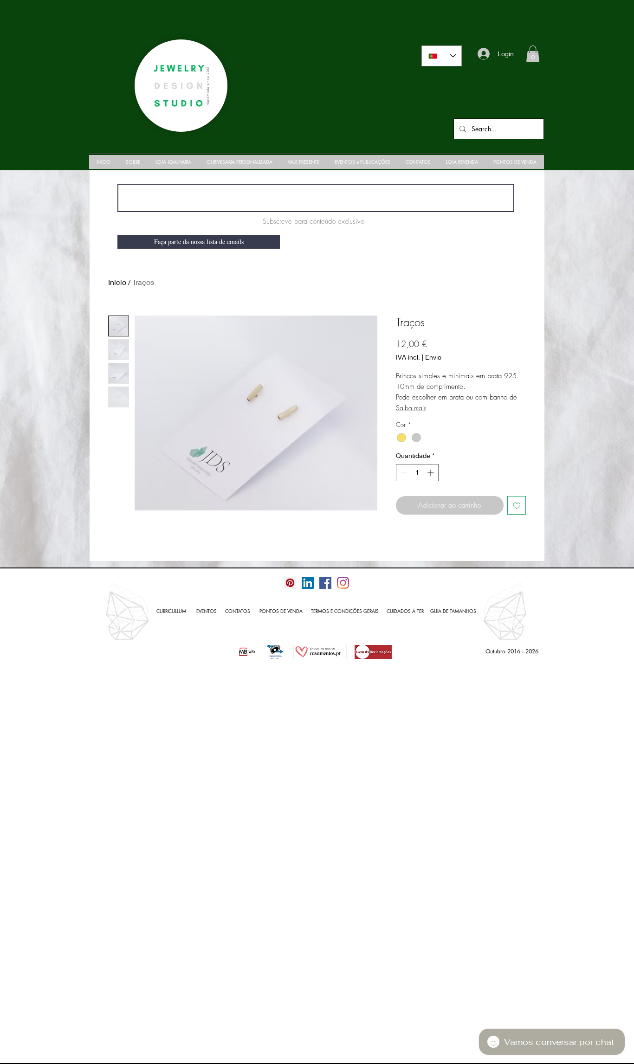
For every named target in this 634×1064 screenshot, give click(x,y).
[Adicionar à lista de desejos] (516, 505)
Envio (433, 357)
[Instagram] (343, 583)
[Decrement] (403, 472)
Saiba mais (411, 407)
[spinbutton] (417, 472)
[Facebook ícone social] (325, 583)
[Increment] (431, 472)
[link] (533, 53)
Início (117, 281)
